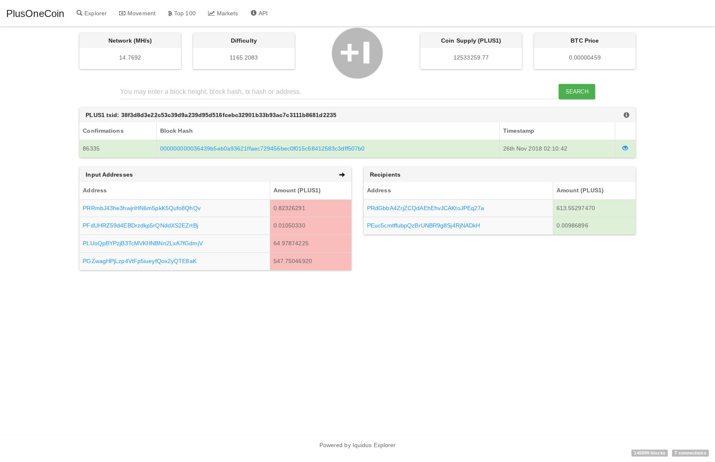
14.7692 (130, 57)
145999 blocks (649, 452)
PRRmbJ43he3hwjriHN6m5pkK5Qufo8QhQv (141, 208)
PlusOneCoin (35, 13)
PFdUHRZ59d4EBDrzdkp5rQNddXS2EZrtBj (140, 225)
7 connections (690, 452)
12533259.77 (471, 57)
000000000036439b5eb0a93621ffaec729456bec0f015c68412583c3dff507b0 (262, 148)
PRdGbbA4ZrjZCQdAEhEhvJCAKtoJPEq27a (425, 208)
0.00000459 (585, 57)
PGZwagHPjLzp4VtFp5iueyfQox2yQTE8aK (139, 261)
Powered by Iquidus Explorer (357, 445)
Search (577, 92)
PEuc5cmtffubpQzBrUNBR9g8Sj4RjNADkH (423, 225)
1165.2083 (244, 57)
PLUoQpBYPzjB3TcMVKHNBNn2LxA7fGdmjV (142, 243)
